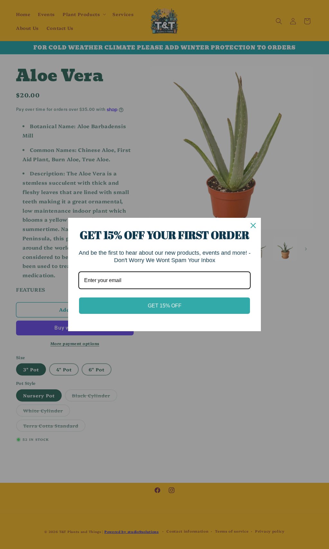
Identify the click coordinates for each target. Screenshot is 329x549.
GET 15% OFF (165, 305)
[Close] (253, 225)
